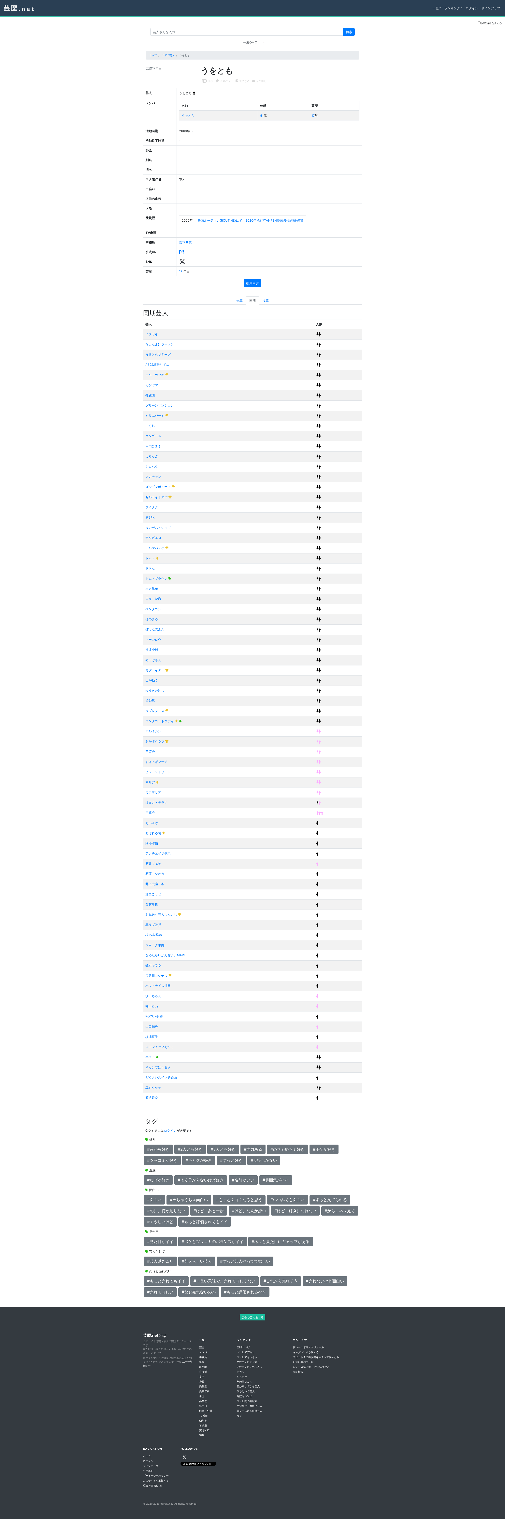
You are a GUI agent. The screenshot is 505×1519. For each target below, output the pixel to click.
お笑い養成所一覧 (303, 1361)
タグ (239, 1415)
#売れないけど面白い (325, 1281)
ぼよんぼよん (154, 629)
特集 (201, 1435)
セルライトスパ (156, 497)
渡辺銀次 (151, 1098)
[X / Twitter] (184, 1457)
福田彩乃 (151, 1006)
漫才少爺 (151, 650)
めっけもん (153, 660)
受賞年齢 (204, 1391)
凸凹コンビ (243, 1347)
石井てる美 (153, 864)
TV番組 (203, 1415)
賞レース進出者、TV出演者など (311, 1366)
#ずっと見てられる (330, 1199)
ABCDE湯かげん (157, 365)
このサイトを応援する (156, 1480)
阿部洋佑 (151, 843)
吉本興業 (185, 242)
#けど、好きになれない (295, 1210)
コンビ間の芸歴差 (247, 1401)
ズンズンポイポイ (158, 487)
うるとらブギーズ (158, 354)
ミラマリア (153, 792)
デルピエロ (153, 538)
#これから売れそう (281, 1281)
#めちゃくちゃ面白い (189, 1199)
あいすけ (151, 823)
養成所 (203, 1425)
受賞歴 (203, 1386)
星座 (201, 1376)
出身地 (203, 1366)
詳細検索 (298, 1371)
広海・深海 (153, 599)
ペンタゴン (153, 609)
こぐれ (150, 426)
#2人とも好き (190, 1149)
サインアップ (490, 8)
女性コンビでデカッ (248, 1361)
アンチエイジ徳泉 (158, 853)
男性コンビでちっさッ (249, 1366)
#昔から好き (158, 1149)
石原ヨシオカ (154, 874)
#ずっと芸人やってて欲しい (245, 1261)
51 (262, 116)
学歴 (201, 1396)
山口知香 (151, 1026)
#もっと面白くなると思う (239, 1199)
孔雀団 (150, 395)
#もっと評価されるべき (245, 1292)
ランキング (452, 8)
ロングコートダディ (160, 721)
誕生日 (203, 1405)
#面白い (154, 1199)
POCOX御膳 (154, 1016)
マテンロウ (153, 640)
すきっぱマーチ (156, 762)
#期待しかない (264, 1160)
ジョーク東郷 (154, 945)
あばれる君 (153, 833)
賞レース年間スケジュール (308, 1347)
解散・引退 (205, 1410)
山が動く (151, 680)
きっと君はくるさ (158, 1067)
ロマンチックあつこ (159, 1047)
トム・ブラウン (156, 578)
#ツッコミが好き (162, 1160)
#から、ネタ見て (340, 1210)
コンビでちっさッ (247, 1357)
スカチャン (153, 477)
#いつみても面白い (287, 1199)
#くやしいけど (160, 1221)
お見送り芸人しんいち (161, 914)
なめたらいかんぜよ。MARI (165, 955)
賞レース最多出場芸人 (249, 1410)
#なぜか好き (158, 1180)
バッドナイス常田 (158, 986)
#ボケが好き (324, 1149)
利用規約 (148, 1470)
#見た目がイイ (160, 1241)
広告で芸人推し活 (252, 1317)
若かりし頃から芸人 (248, 1386)
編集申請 (252, 283)
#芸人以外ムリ (160, 1261)
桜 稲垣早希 (153, 935)
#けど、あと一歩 (209, 1210)
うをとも (188, 116)
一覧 (435, 8)
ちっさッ (242, 1376)
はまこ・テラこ (156, 802)
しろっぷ (151, 456)
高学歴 (203, 1401)
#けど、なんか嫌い (249, 1210)
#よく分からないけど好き (201, 1180)
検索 (349, 32)
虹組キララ (153, 965)
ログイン (472, 8)
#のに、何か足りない (166, 1210)
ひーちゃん (153, 996)
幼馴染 (203, 1420)
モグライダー (155, 670)
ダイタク (151, 507)
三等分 (150, 752)
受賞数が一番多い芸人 (249, 1405)
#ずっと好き (231, 1160)
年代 (201, 1361)
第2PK (149, 517)
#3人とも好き (223, 1149)
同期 (252, 300)
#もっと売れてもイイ (166, 1281)
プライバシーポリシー (156, 1475)
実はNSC (204, 1430)
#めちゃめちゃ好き (287, 1149)
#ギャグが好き (199, 1160)
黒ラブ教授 (153, 925)
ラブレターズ (155, 711)
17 (313, 116)
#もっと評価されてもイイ (205, 1221)
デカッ (240, 1371)
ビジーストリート (158, 772)
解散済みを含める (491, 23)
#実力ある (253, 1149)
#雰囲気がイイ (276, 1180)
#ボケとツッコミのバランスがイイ (212, 1241)
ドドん (150, 568)
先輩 (239, 300)
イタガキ (151, 334)
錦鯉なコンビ (244, 1396)
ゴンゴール (153, 436)
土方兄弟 (151, 589)
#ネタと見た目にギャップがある (281, 1241)
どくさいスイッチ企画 (161, 1077)
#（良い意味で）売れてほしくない (224, 1281)
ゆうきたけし (154, 690)
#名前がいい (243, 1180)
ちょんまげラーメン (159, 344)
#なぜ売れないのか (199, 1292)
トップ (153, 55)
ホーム (147, 1456)
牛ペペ (150, 1057)
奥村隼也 (151, 904)
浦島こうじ (153, 894)
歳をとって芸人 (246, 1391)
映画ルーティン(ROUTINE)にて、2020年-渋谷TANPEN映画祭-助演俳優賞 (250, 220)
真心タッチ (153, 1088)
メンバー (204, 1352)
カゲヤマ (151, 385)
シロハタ (151, 466)
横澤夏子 (151, 1037)
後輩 (265, 300)
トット (150, 558)
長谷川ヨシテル (156, 976)
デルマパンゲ (155, 548)
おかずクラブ (155, 741)
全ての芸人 (168, 55)
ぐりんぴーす (155, 416)
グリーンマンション (159, 405)
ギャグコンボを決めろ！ (307, 1352)
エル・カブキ (155, 375)
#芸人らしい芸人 (197, 1261)
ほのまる (151, 619)
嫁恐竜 (150, 701)
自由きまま (153, 446)
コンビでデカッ (246, 1352)
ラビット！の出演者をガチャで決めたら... (317, 1357)
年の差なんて (244, 1381)
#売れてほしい (160, 1292)
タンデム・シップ (158, 528)
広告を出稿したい (153, 1485)
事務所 (203, 1357)
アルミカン (153, 731)
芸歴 (201, 1347)
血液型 (203, 1371)
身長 (201, 1381)
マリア (150, 782)
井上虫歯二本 (154, 884)
